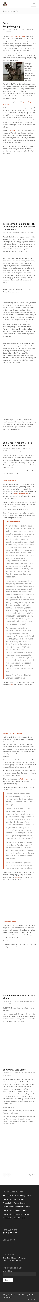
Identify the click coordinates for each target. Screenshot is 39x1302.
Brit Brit (17, 877)
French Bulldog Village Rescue (13, 1199)
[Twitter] (28, 1299)
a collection (11, 131)
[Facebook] (25, 1299)
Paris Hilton (24, 779)
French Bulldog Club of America (14, 1218)
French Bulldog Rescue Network (14, 1203)
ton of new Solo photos (17, 36)
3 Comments (17, 448)
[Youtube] (31, 1299)
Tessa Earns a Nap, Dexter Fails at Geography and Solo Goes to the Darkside (19, 226)
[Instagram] (34, 1299)
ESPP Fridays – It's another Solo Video (19, 997)
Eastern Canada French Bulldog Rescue (17, 1195)
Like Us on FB (9, 1240)
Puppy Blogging (11, 26)
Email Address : (8, 1271)
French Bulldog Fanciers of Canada (15, 1210)
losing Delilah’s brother (20, 494)
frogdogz (8, 31)
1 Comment (16, 29)
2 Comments (17, 1001)
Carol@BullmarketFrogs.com (16, 1258)
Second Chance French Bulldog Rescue (16, 1207)
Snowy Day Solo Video (14, 1069)
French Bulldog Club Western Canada (16, 1214)
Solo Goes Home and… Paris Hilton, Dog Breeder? (17, 444)
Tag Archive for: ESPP (11, 11)
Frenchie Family (10, 451)
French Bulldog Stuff (28, 29)
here (12, 685)
